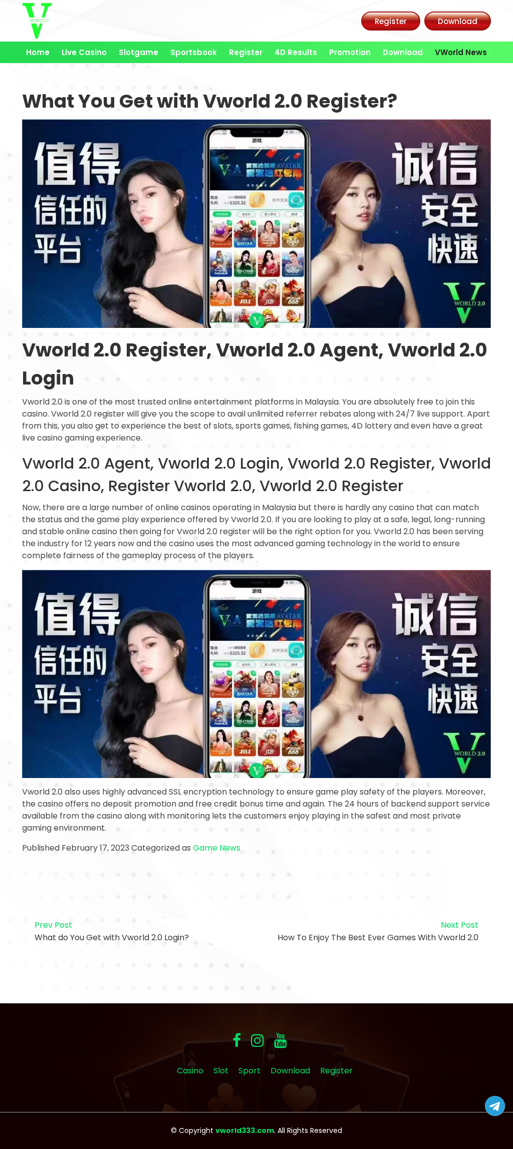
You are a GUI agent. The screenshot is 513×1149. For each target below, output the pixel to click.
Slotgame (138, 52)
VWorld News (461, 52)
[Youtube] (280, 1040)
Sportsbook (193, 52)
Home (38, 52)
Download (457, 21)
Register (391, 21)
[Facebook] (236, 1040)
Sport (249, 1070)
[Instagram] (257, 1040)
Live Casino (84, 52)
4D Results (296, 52)
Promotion (350, 52)
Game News (216, 848)
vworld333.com (244, 1130)
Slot (220, 1070)
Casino (190, 1070)
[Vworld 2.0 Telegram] (495, 1107)
